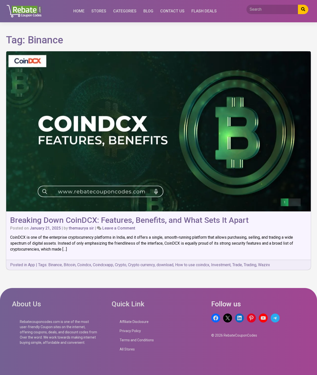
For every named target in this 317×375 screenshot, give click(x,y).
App (31, 264)
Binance (55, 264)
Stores (98, 11)
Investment (221, 264)
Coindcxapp (103, 264)
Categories (124, 11)
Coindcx (84, 264)
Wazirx (264, 264)
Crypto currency (141, 264)
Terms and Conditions (137, 340)
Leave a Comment (118, 228)
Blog (148, 11)
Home (78, 11)
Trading (250, 264)
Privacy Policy (130, 331)
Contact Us (172, 11)
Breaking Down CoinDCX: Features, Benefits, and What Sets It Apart (129, 220)
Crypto (120, 264)
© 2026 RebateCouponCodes (234, 335)
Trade (237, 264)
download (165, 264)
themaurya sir (81, 228)
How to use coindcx (192, 264)
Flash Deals (204, 11)
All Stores (127, 349)
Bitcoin (70, 264)
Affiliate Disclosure (134, 322)
